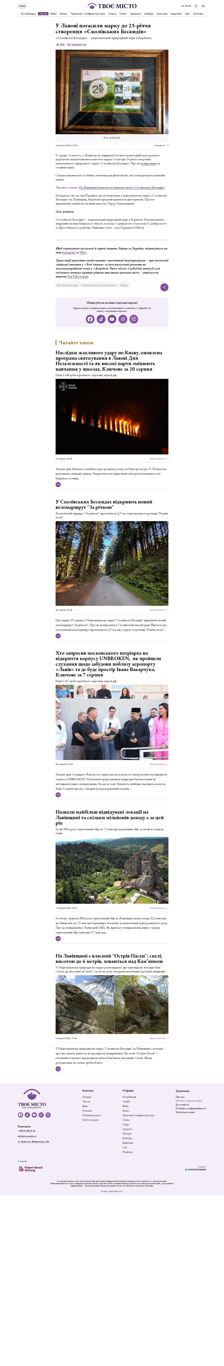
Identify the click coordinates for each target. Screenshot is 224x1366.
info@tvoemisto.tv (27, 1136)
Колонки (87, 1110)
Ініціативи (176, 13)
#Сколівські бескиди (67, 285)
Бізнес (63, 13)
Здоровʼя (135, 13)
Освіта (112, 13)
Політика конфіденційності (191, 1108)
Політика (198, 13)
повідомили (148, 163)
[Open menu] (203, 6)
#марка (124, 285)
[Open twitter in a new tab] (134, 319)
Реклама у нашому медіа (189, 1100)
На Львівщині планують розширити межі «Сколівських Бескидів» (122, 187)
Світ (187, 13)
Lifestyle (148, 13)
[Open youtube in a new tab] (112, 319)
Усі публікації (28, 13)
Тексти (86, 1101)
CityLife (43, 13)
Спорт (123, 13)
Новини (86, 1096)
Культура (162, 13)
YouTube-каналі (77, 276)
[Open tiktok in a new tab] (101, 319)
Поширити (159, 145)
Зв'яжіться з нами (185, 1112)
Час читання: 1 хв (76, 44)
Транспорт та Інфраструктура (88, 13)
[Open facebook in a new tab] (90, 319)
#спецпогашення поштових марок (99, 285)
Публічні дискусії (91, 1115)
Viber (82, 252)
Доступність (182, 1104)
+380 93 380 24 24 (26, 1130)
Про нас (180, 1097)
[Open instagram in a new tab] (123, 319)
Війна (54, 13)
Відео (85, 1106)
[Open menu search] (196, 6)
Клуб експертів (90, 1119)
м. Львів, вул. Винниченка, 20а (33, 1141)
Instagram (69, 252)
